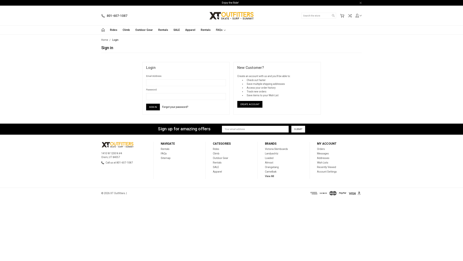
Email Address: (154, 76)
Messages (323, 153)
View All (269, 176)
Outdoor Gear (144, 30)
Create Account (250, 104)
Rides (113, 30)
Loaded (269, 158)
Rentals (163, 30)
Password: (151, 89)
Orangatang (272, 167)
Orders (321, 149)
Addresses (323, 158)
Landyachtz (271, 153)
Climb (126, 30)
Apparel (190, 30)
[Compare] (350, 16)
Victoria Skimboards (276, 149)
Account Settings (327, 171)
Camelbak (271, 171)
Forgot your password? (175, 106)
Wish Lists (322, 162)
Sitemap (166, 158)
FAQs (219, 30)
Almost (269, 162)
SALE (176, 30)
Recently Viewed (326, 167)
